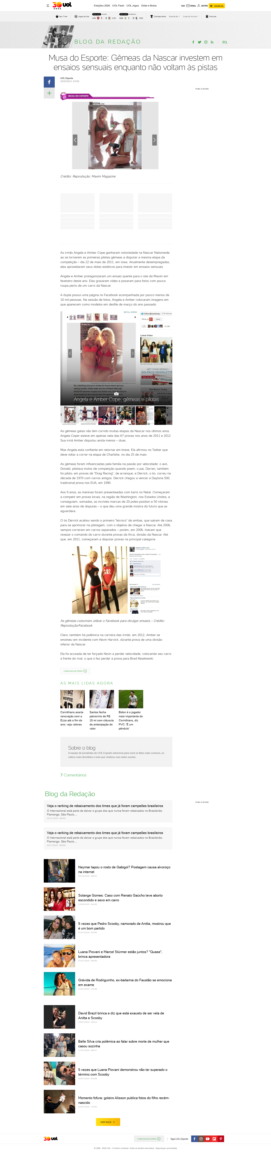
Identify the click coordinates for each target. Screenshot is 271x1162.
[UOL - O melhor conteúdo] (62, 6)
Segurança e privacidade (165, 1148)
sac (183, 6)
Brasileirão (173, 16)
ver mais (106, 1122)
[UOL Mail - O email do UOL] (191, 6)
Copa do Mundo (190, 16)
